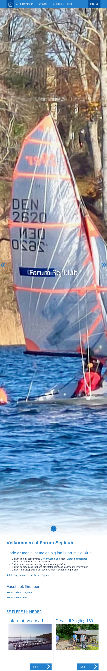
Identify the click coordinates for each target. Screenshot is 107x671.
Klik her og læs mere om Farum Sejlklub (28, 575)
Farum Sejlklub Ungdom (19, 592)
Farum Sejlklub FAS (17, 597)
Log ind (94, 4)
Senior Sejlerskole (50, 559)
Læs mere (36, 667)
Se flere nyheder (24, 611)
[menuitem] (10, 4)
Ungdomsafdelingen (77, 559)
